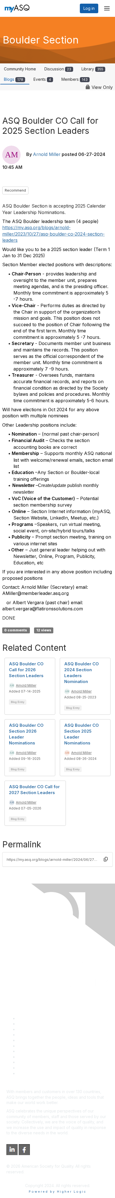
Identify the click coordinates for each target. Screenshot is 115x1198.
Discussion (57, 68)
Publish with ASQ (33, 1034)
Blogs (13, 79)
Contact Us (28, 1051)
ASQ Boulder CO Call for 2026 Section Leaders (26, 669)
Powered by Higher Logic (58, 1192)
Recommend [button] (15, 190)
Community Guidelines (38, 1040)
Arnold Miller (47, 154)
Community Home (20, 68)
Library (92, 68)
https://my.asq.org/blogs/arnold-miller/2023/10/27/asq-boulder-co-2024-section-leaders (53, 234)
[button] (105, 859)
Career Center (31, 1029)
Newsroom (27, 1073)
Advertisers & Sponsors (39, 1062)
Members (74, 79)
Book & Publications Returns (43, 1045)
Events (42, 79)
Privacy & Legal (32, 1023)
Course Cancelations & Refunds (47, 1056)
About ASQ (28, 1018)
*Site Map (27, 1067)
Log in (89, 8)
